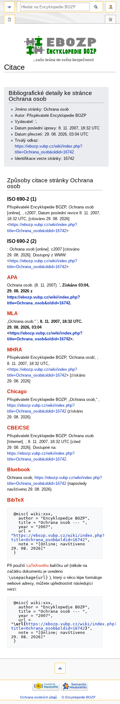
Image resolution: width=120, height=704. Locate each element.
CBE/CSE (18, 427)
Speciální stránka (9, 20)
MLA (12, 313)
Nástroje (110, 20)
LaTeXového (37, 566)
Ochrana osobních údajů (38, 697)
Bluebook (18, 469)
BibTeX (15, 500)
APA (12, 277)
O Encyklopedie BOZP (78, 697)
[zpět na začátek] (60, 668)
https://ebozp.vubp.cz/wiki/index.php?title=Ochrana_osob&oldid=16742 (58, 537)
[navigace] (9, 7)
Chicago (17, 391)
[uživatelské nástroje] (110, 7)
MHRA (14, 349)
